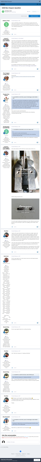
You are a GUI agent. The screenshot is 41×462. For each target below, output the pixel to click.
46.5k (7, 240)
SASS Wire (14, 12)
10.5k (7, 104)
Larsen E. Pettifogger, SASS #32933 (6, 39)
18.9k (7, 336)
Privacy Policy (18, 453)
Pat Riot (6, 231)
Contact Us (24, 453)
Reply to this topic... (11, 442)
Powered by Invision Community (20, 456)
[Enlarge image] (12, 398)
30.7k (7, 83)
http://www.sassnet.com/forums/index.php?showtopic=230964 (23, 76)
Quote (15, 34)
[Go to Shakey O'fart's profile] (3, 11)
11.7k (6, 50)
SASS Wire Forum (6, 1)
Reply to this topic (34, 16)
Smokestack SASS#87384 (6, 127)
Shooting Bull (6, 417)
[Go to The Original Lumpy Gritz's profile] (6, 78)
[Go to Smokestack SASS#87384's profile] (6, 131)
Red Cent (6, 256)
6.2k (6, 426)
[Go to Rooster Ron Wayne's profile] (6, 99)
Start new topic (24, 16)
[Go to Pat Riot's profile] (6, 234)
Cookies (28, 453)
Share (29, 11)
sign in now (26, 436)
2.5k (6, 137)
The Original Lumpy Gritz (6, 74)
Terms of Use (15, 460)
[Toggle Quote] (13, 129)
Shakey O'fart (9, 10)
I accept (37, 460)
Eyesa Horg (6, 327)
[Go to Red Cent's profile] (6, 260)
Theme (12, 453)
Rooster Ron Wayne (6, 95)
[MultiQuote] (12, 34)
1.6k (6, 265)
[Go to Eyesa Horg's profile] (6, 330)
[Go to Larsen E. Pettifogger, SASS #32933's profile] (6, 44)
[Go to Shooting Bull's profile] (6, 420)
